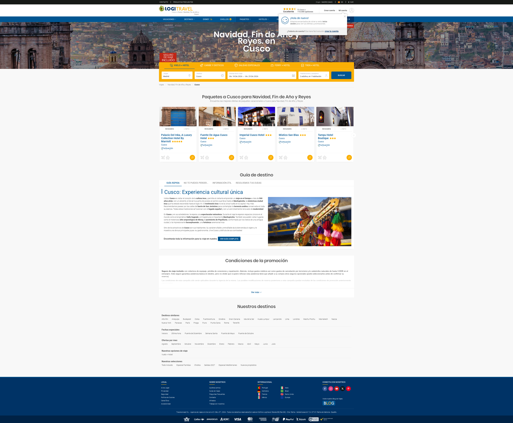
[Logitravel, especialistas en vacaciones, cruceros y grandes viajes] (179, 8)
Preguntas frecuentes (183, 2)
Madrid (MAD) (324, 2)
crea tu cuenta (332, 31)
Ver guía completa (229, 239)
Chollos (224, 19)
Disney (206, 19)
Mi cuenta (343, 10)
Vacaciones (168, 19)
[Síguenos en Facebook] (325, 388)
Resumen (169, 129)
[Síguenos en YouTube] (337, 388)
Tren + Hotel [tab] (312, 65)
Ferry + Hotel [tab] (282, 65)
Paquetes (244, 19)
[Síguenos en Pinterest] (349, 388)
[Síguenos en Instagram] (331, 388)
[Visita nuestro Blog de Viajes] (337, 403)
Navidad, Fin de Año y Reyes (179, 85)
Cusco (197, 85)
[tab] (173, 183)
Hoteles (263, 19)
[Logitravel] (298, 10)
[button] (262, 75)
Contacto (164, 2)
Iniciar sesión (336, 20)
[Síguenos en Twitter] (343, 388)
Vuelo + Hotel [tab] (181, 65)
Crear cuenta (329, 10)
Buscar (341, 75)
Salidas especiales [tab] (249, 65)
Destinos (188, 19)
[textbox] (177, 75)
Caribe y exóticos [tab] (214, 65)
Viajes (161, 85)
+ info (186, 129)
